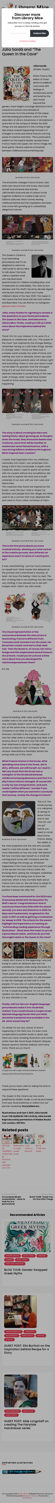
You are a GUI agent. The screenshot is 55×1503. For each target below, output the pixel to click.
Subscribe (39, 33)
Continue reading (27, 41)
